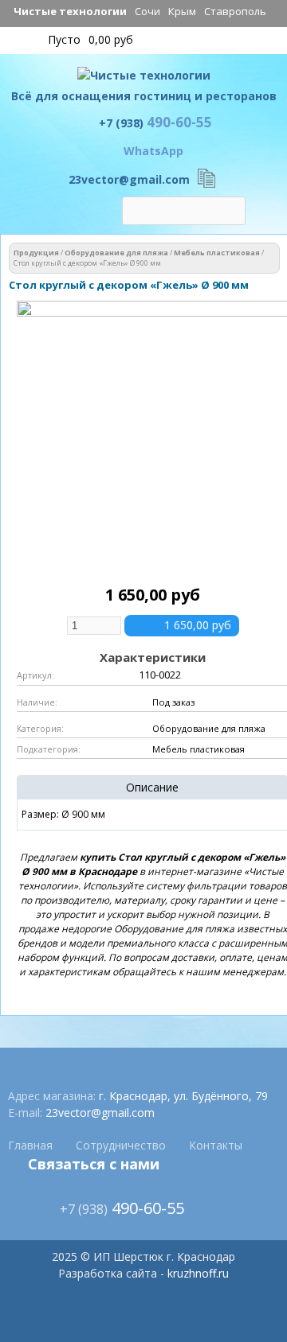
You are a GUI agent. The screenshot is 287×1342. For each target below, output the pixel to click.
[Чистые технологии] (143, 79)
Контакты (215, 1145)
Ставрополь (235, 11)
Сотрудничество (121, 1145)
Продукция (36, 252)
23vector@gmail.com (129, 179)
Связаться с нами (93, 1163)
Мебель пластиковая (217, 252)
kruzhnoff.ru (198, 1273)
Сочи (147, 11)
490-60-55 (155, 122)
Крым (182, 11)
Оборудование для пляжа (116, 252)
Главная (30, 1145)
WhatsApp (153, 150)
